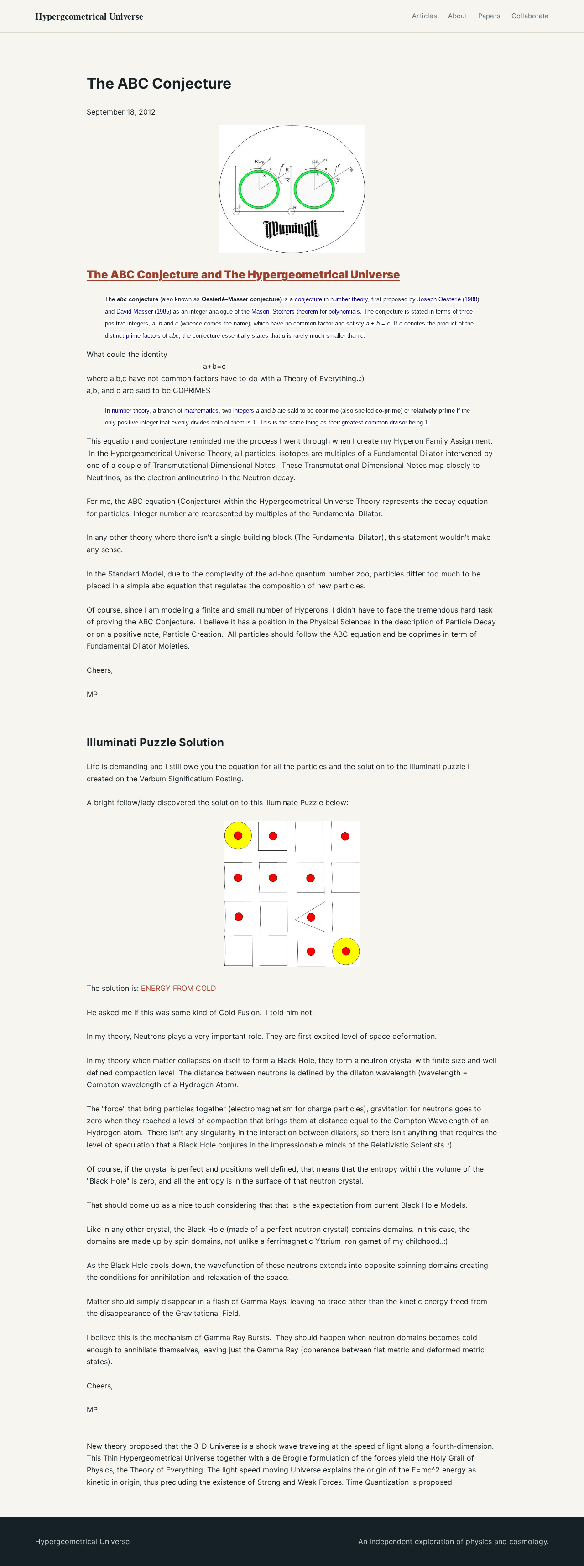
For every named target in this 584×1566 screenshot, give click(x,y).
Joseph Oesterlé (439, 299)
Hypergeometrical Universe (89, 16)
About (457, 16)
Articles (424, 16)
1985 (162, 311)
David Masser (134, 311)
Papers (489, 16)
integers (243, 410)
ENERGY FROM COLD (178, 988)
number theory (349, 299)
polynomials (344, 311)
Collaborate (530, 16)
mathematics (201, 410)
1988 (470, 299)
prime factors (143, 335)
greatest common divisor (374, 422)
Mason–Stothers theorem (284, 311)
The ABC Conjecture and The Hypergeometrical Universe (243, 274)
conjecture (308, 299)
